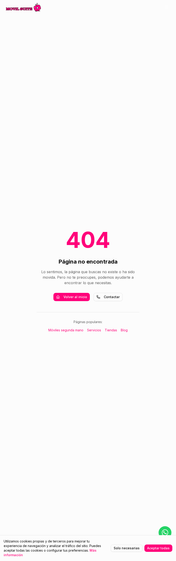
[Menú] (166, 7)
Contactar (112, 297)
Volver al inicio (75, 297)
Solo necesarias (127, 548)
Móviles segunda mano (65, 330)
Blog (124, 330)
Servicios (94, 330)
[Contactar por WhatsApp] (165, 532)
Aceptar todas (158, 548)
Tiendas (111, 330)
